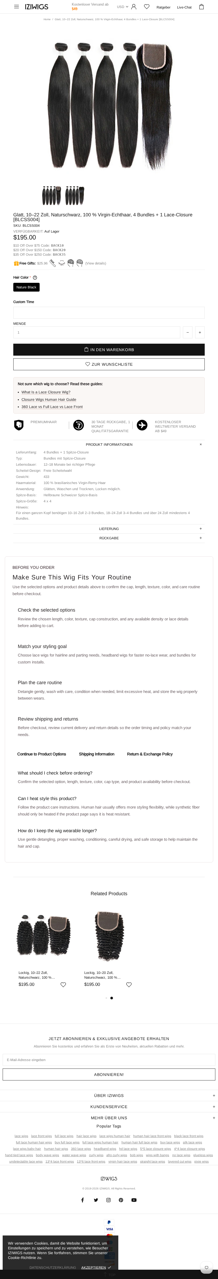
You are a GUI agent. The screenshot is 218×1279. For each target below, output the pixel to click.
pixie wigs (201, 1161)
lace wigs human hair (114, 1136)
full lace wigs (64, 1136)
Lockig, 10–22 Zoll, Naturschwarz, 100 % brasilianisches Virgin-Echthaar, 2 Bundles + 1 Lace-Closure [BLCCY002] (43, 975)
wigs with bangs (157, 1155)
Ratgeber (163, 7)
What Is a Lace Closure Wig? (46, 392)
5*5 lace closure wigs (155, 1149)
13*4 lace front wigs (59, 1161)
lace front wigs (41, 1136)
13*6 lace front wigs (91, 1161)
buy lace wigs (170, 1142)
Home (47, 19)
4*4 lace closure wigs (189, 1149)
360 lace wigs (81, 1149)
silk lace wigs (192, 1142)
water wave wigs (74, 1155)
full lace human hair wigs (34, 1142)
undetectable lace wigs (26, 1161)
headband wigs (105, 1149)
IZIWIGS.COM (36, 7)
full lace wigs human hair (100, 1142)
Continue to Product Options (41, 754)
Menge (19, 324)
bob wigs (136, 1155)
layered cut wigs (179, 1161)
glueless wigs (203, 1155)
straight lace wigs (152, 1161)
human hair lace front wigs (152, 1136)
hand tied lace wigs (19, 1155)
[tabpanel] (43, 950)
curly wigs (96, 1155)
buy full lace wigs (67, 1142)
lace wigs (21, 1136)
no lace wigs (181, 1155)
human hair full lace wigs (139, 1142)
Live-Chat (184, 7)
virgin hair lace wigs (122, 1161)
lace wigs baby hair (27, 1149)
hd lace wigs (128, 1149)
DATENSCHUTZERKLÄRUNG (53, 1267)
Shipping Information (96, 754)
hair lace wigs (87, 1136)
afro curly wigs (116, 1155)
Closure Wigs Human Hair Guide (49, 399)
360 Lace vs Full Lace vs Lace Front (52, 407)
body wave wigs (47, 1155)
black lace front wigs (188, 1136)
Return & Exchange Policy (150, 754)
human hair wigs (56, 1149)
